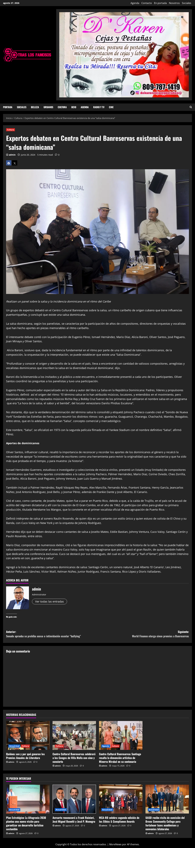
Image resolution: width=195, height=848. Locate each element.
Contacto (146, 3)
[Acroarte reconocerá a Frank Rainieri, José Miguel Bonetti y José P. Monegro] (74, 799)
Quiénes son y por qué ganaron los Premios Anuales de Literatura (25, 756)
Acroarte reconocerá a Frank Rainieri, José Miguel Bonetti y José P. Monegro (74, 819)
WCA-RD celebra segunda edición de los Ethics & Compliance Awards (119, 819)
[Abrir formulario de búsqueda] (191, 107)
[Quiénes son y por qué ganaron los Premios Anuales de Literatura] (28, 735)
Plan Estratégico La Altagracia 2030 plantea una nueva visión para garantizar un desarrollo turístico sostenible (26, 823)
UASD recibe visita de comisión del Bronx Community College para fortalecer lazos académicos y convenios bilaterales (165, 823)
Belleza (35, 107)
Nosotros (174, 3)
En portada (160, 3)
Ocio (73, 107)
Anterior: (43, 634)
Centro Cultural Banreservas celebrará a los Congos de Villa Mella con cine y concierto (74, 758)
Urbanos (48, 107)
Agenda (135, 3)
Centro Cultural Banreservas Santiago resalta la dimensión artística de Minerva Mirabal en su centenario (120, 758)
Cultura (62, 107)
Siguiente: (160, 634)
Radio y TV (98, 107)
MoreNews (115, 844)
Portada (7, 107)
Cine (111, 107)
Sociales (186, 3)
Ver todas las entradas (49, 601)
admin (12, 154)
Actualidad (14, 746)
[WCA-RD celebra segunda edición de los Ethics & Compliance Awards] (120, 799)
